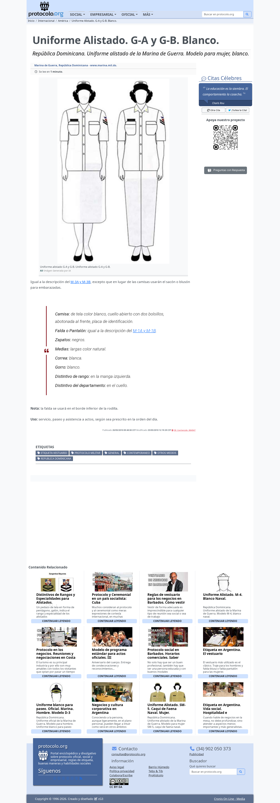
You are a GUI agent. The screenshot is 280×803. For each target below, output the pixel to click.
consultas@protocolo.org (128, 754)
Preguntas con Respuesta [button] (229, 170)
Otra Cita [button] (215, 110)
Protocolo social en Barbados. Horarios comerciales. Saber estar (163, 655)
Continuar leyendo (56, 621)
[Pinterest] (63, 778)
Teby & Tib (156, 771)
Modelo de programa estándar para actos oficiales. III (109, 653)
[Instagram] (72, 778)
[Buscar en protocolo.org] (247, 14)
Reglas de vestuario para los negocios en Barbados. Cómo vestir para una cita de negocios (166, 602)
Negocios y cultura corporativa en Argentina (107, 709)
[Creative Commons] (119, 781)
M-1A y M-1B (144, 330)
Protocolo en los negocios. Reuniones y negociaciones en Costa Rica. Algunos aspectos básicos (56, 657)
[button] (113, 171)
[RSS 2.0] (81, 778)
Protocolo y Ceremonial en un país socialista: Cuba (111, 598)
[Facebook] (54, 778)
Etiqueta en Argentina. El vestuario (222, 651)
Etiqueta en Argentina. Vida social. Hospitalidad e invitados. (222, 711)
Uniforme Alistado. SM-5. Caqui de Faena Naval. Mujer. (166, 709)
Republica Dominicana (56, 458)
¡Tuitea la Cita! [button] (239, 110)
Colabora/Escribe (121, 775)
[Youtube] (76, 778)
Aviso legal (117, 767)
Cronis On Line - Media (229, 799)
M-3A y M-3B (80, 281)
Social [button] (76, 14)
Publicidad (196, 754)
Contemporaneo (138, 453)
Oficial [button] (128, 14)
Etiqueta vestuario (54, 453)
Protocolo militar (87, 453)
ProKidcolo (156, 775)
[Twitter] (59, 778)
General (113, 453)
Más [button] (146, 14)
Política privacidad (122, 771)
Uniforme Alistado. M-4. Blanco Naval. (222, 596)
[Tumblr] (68, 778)
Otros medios (167, 453)
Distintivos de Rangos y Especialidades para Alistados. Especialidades (55, 600)
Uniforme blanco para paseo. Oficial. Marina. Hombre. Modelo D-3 (55, 709)
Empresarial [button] (102, 14)
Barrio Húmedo (159, 767)
